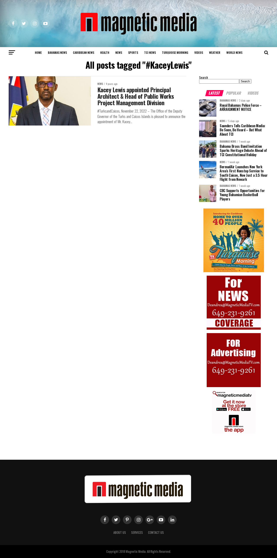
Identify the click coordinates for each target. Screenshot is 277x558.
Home (38, 52)
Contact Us (156, 532)
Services (137, 532)
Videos (198, 52)
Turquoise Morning (175, 52)
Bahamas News (57, 52)
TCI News (150, 52)
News (118, 52)
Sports (133, 52)
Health (104, 52)
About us (119, 532)
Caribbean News (83, 52)
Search (203, 77)
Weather (214, 52)
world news (234, 52)
